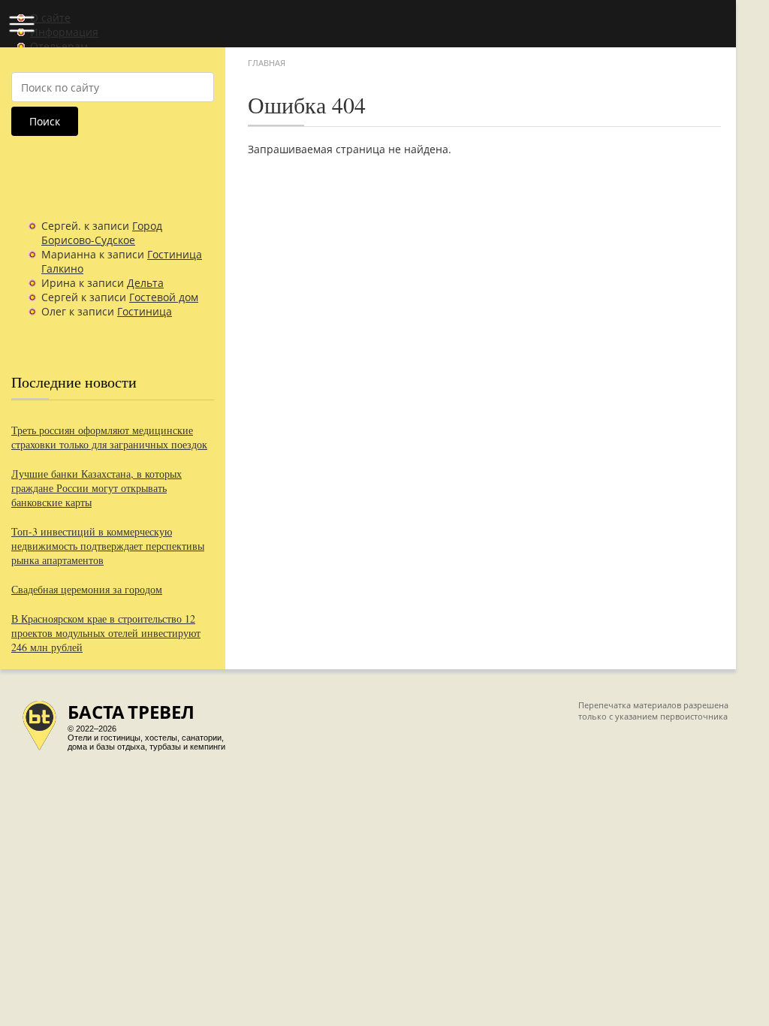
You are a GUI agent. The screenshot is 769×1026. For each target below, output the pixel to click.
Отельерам (59, 46)
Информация (64, 32)
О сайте (50, 18)
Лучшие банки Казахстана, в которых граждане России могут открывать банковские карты (96, 487)
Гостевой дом (163, 297)
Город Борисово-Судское (101, 233)
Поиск (44, 121)
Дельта (145, 283)
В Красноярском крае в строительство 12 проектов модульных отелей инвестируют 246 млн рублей (106, 632)
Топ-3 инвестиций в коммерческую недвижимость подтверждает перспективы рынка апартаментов (107, 545)
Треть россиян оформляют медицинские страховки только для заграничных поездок (109, 437)
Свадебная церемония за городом (86, 589)
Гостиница (144, 311)
